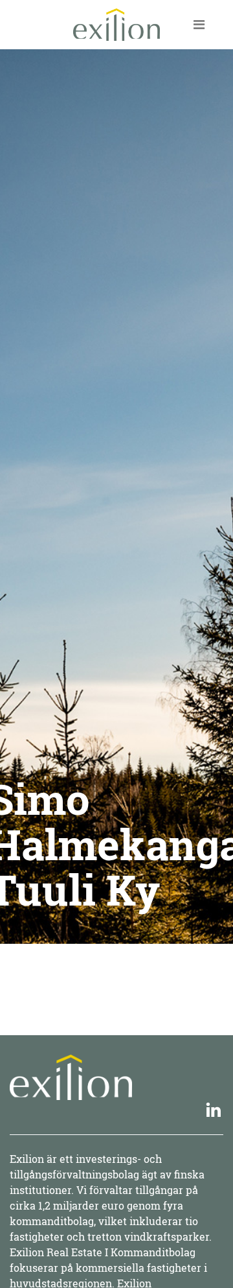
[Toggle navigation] (199, 24)
